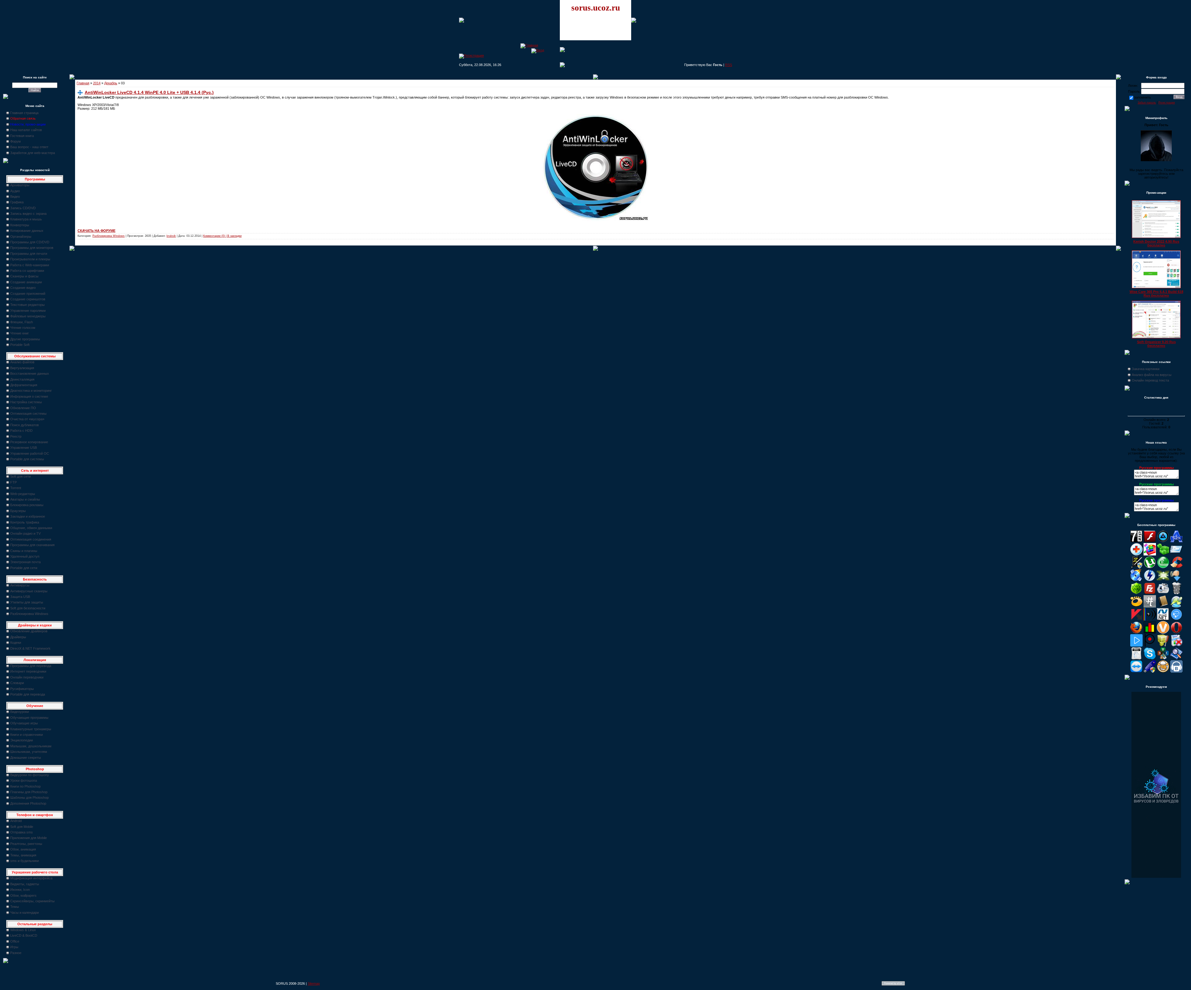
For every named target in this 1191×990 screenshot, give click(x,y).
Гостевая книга (22, 136)
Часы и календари (24, 912)
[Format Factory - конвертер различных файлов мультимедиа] (1163, 593)
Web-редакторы (22, 494)
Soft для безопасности (27, 608)
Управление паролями (28, 310)
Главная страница (24, 113)
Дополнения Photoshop (28, 803)
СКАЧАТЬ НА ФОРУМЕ (96, 230)
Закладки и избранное (27, 516)
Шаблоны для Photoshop (29, 797)
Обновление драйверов (28, 631)
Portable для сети (23, 568)
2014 (96, 83)
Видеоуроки (19, 712)
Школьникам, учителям (28, 752)
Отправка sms (21, 832)
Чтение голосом (22, 327)
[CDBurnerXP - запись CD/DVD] (1136, 580)
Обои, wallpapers (23, 895)
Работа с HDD (21, 430)
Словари (17, 683)
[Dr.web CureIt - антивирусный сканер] (1136, 593)
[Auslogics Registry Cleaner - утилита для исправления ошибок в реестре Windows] (1163, 554)
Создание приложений (27, 293)
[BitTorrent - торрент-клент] (1163, 567)
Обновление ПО (23, 408)
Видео (15, 196)
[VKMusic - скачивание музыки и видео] (1176, 671)
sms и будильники (24, 861)
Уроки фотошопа (23, 780)
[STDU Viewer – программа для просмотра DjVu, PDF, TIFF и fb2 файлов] (1176, 658)
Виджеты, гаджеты (24, 884)
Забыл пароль (1147, 102)
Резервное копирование (29, 442)
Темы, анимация (23, 855)
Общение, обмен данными (31, 528)
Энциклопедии (21, 740)
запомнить (1142, 97)
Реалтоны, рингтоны (26, 844)
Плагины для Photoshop (28, 792)
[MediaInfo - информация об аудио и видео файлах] (1150, 619)
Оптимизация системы (28, 413)
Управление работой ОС (29, 453)
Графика (17, 202)
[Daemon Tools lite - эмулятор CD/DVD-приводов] (1150, 580)
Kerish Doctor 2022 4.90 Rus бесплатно (1156, 243)
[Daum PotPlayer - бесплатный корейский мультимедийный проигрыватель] (1136, 645)
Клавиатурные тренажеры (30, 729)
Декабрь (110, 83)
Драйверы (18, 637)
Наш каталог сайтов (26, 130)
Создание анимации (26, 282)
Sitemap (314, 983)
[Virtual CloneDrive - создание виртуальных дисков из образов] (1163, 671)
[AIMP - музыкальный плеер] (1163, 541)
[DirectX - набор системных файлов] (1163, 580)
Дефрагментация (23, 385)
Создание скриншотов (27, 299)
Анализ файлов (22, 362)
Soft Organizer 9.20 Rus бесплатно (1156, 343)
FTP (13, 482)
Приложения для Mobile (28, 838)
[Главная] (529, 45)
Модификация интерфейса (31, 878)
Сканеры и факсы (24, 276)
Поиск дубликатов (24, 425)
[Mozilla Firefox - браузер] (1136, 632)
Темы (14, 906)
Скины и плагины (23, 551)
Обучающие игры (24, 723)
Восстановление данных (29, 373)
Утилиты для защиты (26, 602)
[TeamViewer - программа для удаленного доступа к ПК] (1136, 671)
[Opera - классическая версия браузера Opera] (1176, 632)
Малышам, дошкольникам (30, 746)
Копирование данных (26, 230)
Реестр (15, 436)
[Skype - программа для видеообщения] (1150, 658)
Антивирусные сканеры (28, 591)
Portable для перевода (27, 694)
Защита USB (20, 597)
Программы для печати (28, 253)
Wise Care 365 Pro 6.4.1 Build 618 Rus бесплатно (1156, 293)
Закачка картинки (1145, 369)
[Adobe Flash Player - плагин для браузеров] (1150, 541)
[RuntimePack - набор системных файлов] (1136, 658)
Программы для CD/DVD (29, 242)
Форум (15, 141)
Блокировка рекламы (26, 505)
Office (14, 941)
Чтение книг (19, 333)
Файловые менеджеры (28, 316)
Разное (15, 953)
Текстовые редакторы (27, 305)
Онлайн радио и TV (25, 533)
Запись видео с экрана (28, 213)
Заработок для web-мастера (32, 153)
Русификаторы (22, 689)
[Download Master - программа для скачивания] (1176, 580)
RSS (728, 65)
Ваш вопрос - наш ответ (29, 147)
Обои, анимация (23, 849)
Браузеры (18, 511)
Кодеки (15, 642)
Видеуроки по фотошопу (29, 775)
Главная (83, 83)
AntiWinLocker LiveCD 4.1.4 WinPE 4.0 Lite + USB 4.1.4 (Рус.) (149, 92)
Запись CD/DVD (23, 208)
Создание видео (23, 287)
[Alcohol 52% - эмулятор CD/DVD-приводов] (1176, 541)
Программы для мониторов (31, 248)
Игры (14, 947)
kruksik (171, 235)
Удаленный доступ (24, 556)
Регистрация (1166, 102)
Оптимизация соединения (30, 539)
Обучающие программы (29, 717)
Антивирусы (19, 585)
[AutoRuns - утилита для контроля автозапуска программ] (1176, 554)
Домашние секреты (25, 757)
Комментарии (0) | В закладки (222, 235)
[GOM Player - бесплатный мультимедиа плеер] (1136, 606)
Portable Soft (19, 345)
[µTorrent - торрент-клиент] (1150, 567)
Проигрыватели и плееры (30, 259)
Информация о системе (29, 396)
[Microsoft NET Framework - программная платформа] (1163, 619)
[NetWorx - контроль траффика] (1150, 632)
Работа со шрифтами (27, 270)
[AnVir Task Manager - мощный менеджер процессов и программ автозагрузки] (1136, 554)
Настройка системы (26, 402)
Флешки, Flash (21, 322)
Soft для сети (20, 476)
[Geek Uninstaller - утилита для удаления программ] (1176, 593)
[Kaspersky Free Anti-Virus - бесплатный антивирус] (1136, 619)
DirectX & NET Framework (30, 648)
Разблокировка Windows (29, 614)
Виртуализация (22, 368)
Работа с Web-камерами (29, 265)
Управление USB (23, 447)
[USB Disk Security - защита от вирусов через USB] (1150, 671)
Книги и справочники (26, 734)
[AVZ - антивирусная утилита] (1136, 567)
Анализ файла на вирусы (1151, 375)
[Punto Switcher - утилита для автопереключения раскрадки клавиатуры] (1150, 645)
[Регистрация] (471, 55)
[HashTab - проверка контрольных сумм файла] (1150, 606)
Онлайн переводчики (26, 677)
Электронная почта (25, 562)
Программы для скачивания (32, 545)
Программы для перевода (30, 666)
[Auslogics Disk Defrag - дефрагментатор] (1150, 554)
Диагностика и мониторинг (31, 390)
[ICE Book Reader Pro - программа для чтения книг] (1163, 606)
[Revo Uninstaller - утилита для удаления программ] (1176, 645)
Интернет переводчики (28, 671)
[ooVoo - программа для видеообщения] (1163, 632)
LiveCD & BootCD (23, 935)
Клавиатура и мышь (26, 219)
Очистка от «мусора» (27, 419)
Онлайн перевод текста (1150, 380)
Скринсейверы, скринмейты (32, 901)
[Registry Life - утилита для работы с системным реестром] (1163, 645)
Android (16, 821)
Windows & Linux (23, 930)
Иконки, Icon (20, 889)
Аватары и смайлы (25, 499)
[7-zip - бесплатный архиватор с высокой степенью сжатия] (1136, 541)
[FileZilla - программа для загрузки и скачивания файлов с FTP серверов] (1150, 593)
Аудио (15, 191)
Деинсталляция (22, 379)
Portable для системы (27, 459)
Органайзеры (20, 236)
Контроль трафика (24, 522)
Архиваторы (19, 185)
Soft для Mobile (21, 827)
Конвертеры (19, 225)
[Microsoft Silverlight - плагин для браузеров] (1176, 619)
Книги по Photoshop (25, 786)
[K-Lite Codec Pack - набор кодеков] (1176, 606)
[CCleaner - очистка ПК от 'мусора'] (1176, 567)
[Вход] (537, 50)
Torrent (15, 488)
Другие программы (25, 339)
